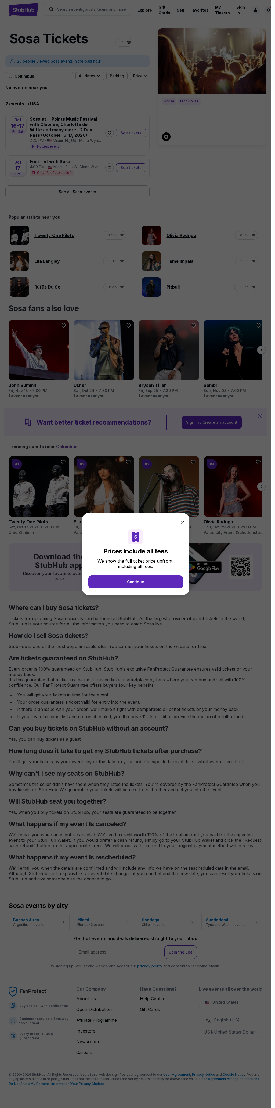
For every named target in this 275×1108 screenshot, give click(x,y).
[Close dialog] (182, 522)
